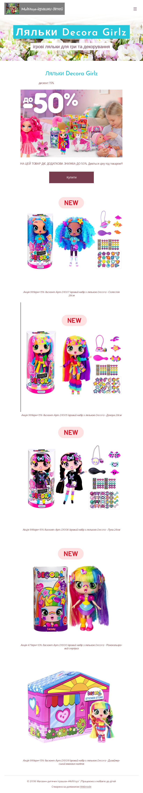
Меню (135, 8)
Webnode (85, 786)
